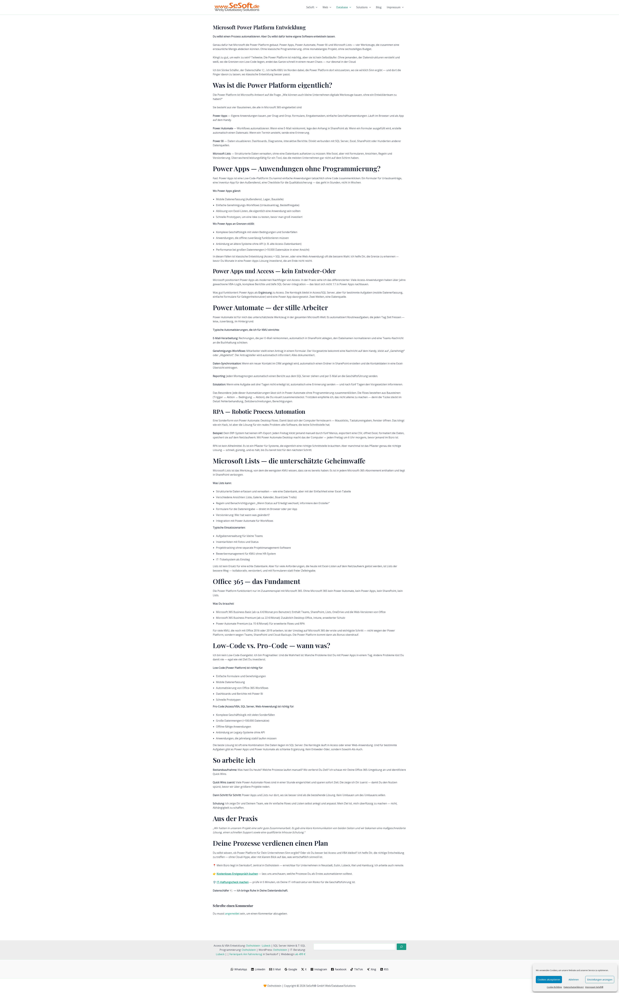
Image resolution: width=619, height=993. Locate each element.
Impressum (393, 7)
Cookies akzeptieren (549, 979)
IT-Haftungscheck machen (233, 882)
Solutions (362, 7)
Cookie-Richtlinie (554, 987)
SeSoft (310, 7)
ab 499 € (300, 954)
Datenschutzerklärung (574, 987)
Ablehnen (574, 979)
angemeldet (232, 913)
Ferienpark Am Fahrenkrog (245, 954)
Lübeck (266, 945)
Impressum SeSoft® (594, 987)
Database (342, 7)
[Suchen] (401, 947)
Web (325, 7)
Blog (379, 7)
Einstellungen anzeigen (599, 979)
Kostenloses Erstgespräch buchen (237, 874)
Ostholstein (253, 945)
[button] (315, 7)
